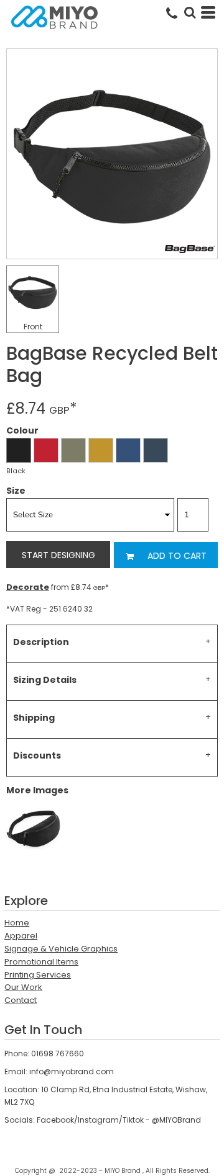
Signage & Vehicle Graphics (61, 949)
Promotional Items (41, 962)
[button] (190, 12)
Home (16, 923)
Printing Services (37, 975)
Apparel (20, 936)
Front (33, 326)
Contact (20, 1000)
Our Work (23, 987)
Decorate (27, 587)
